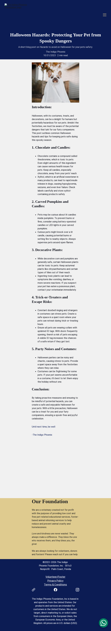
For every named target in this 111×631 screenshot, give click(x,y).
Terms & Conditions (55, 584)
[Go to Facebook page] (57, 589)
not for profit (67, 510)
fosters (40, 554)
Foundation (55, 501)
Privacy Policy (55, 580)
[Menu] (104, 15)
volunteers (63, 551)
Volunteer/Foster (55, 576)
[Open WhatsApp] (103, 623)
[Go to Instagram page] (77, 589)
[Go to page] (35, 589)
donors (73, 551)
